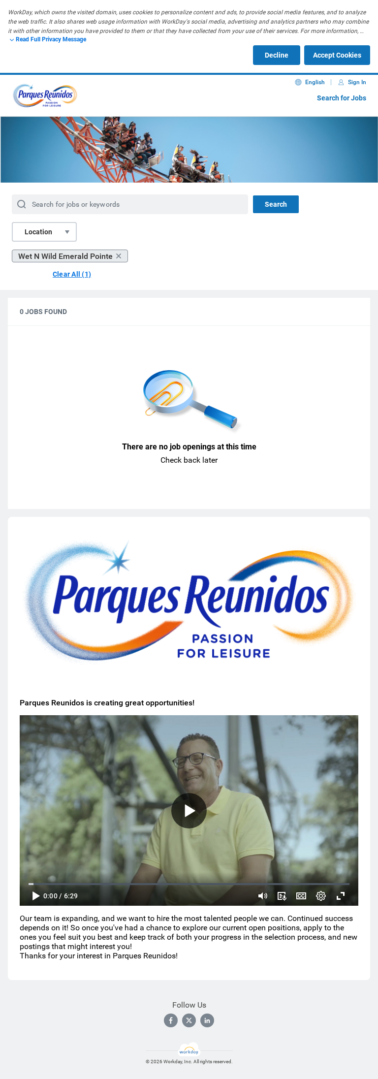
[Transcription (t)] (281, 896)
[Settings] (321, 896)
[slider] (263, 896)
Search (276, 204)
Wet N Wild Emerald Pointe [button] (65, 256)
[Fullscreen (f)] (340, 896)
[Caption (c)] (301, 896)
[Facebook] (171, 1020)
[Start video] (189, 810)
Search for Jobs (341, 98)
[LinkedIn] (207, 1020)
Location (38, 232)
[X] (189, 1020)
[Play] (35, 896)
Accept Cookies (337, 55)
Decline (276, 55)
